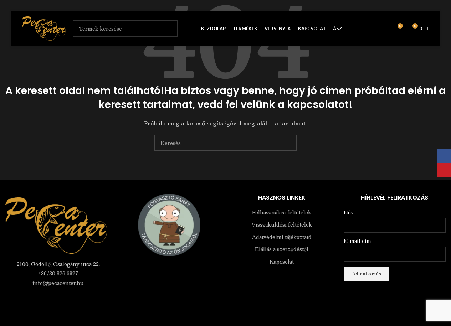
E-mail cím (357, 241)
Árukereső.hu (169, 282)
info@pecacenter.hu (58, 283)
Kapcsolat (282, 261)
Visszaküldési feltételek (281, 224)
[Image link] (56, 225)
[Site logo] (44, 28)
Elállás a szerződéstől (281, 249)
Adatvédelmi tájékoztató (281, 237)
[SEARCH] (289, 143)
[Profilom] (371, 28)
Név (349, 212)
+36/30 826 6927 (58, 273)
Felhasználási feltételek (281, 212)
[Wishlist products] (384, 28)
